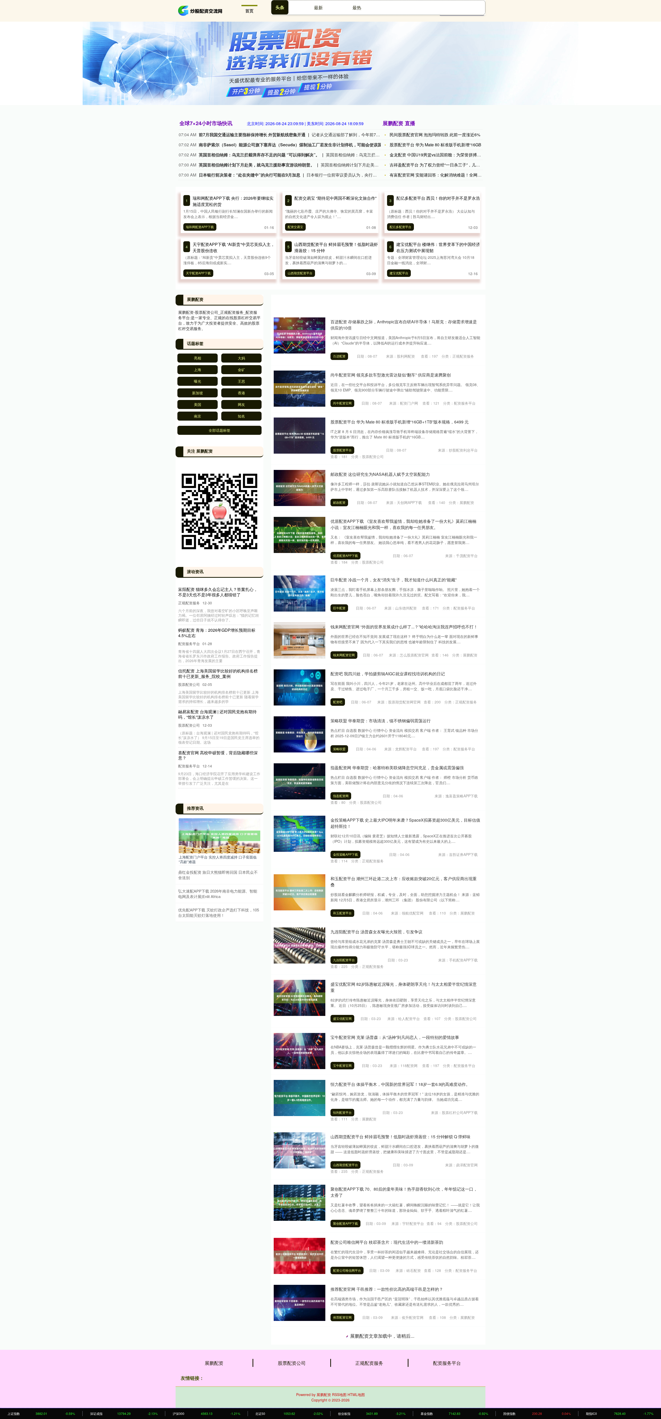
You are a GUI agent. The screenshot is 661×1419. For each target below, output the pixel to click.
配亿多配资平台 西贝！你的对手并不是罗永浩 (438, 198)
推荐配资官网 (342, 1317)
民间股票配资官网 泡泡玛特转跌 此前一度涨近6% (435, 135)
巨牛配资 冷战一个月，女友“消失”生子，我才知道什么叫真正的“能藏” (393, 580)
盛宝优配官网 (342, 1018)
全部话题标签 (219, 430)
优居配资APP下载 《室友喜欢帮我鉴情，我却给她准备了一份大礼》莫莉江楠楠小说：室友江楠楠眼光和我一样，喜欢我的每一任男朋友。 (403, 524)
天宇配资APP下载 (198, 273)
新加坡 (197, 392)
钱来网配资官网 (344, 655)
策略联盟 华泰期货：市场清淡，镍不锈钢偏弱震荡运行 (380, 721)
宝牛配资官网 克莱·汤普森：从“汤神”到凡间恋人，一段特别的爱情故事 (394, 1037)
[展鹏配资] (201, 10)
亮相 (197, 357)
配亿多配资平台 (400, 227)
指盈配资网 (341, 795)
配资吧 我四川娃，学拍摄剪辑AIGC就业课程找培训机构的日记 (387, 674)
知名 (241, 416)
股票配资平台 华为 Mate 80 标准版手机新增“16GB (435, 145)
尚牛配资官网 (342, 403)
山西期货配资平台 (300, 273)
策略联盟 (339, 749)
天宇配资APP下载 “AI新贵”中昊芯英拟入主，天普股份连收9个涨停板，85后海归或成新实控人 (219, 711)
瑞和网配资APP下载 (200, 227)
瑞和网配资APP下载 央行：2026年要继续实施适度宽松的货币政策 (218, 592)
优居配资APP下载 (345, 555)
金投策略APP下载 (345, 854)
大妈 (241, 357)
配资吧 (337, 702)
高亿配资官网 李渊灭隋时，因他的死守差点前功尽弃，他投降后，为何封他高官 (403, 1389)
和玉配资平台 (342, 913)
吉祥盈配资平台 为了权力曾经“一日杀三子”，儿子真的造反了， (447, 165)
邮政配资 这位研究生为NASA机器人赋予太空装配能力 (380, 474)
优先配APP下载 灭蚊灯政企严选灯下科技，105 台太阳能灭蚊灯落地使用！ (218, 912)
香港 (241, 392)
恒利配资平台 (342, 1112)
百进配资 (339, 356)
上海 (197, 369)
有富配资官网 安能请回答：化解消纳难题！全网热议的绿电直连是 (450, 175)
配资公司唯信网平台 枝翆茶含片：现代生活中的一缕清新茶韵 (386, 1242)
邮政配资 (339, 502)
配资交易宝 (295, 227)
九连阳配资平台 (344, 960)
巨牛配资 (339, 608)
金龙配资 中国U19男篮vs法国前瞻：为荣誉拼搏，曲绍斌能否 (446, 155)
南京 (197, 416)
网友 (241, 404)
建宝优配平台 (399, 273)
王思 (241, 381)
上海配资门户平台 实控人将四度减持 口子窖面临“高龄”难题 (218, 859)
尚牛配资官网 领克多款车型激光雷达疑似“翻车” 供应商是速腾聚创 (390, 375)
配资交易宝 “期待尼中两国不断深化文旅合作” (335, 198)
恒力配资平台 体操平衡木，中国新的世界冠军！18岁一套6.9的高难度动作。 (400, 1084)
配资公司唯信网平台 (347, 1270)
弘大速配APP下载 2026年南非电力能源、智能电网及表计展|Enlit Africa (217, 893)
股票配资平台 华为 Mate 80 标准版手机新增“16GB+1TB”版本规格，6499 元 (399, 422)
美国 (197, 404)
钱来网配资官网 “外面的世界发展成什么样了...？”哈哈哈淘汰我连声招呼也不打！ (404, 627)
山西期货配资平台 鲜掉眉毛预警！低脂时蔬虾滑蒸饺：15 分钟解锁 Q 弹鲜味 (400, 1137)
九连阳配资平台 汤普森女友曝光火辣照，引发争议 (376, 932)
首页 (249, 11)
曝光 (197, 381)
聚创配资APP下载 (345, 1223)
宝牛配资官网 (342, 1065)
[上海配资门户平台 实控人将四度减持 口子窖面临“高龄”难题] (219, 835)
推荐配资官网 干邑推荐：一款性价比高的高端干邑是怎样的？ (386, 1289)
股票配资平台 (342, 450)
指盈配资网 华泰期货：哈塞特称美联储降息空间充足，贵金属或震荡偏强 (397, 768)
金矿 (241, 369)
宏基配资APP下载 (345, 1370)
